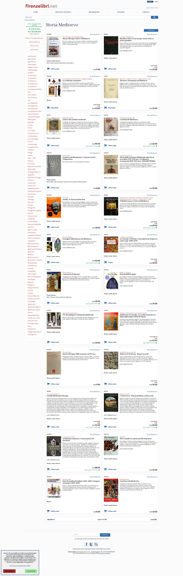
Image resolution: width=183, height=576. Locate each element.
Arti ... (30, 100)
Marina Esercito (33, 243)
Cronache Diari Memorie (33, 147)
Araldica (31, 73)
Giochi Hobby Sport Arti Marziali (34, 222)
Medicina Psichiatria (35, 249)
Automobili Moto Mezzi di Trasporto (34, 117)
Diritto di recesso (78, 549)
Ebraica (30, 161)
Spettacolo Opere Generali (34, 310)
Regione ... (31, 282)
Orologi (30, 268)
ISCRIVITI (105, 535)
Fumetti (30, 213)
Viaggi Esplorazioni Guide (34, 332)
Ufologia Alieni (33, 323)
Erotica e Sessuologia (32, 180)
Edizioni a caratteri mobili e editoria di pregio (34, 167)
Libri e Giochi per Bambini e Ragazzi (34, 238)
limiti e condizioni (34, 33)
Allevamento (32, 64)
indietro (51, 519)
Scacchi (30, 290)
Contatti (145, 12)
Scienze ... (31, 293)
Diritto (30, 155)
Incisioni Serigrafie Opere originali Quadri (34, 224)
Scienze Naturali (33, 296)
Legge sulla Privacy (89, 549)
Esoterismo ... (32, 183)
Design (30, 153)
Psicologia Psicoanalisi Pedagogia (32, 280)
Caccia (30, 125)
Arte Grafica (32, 95)
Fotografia (31, 208)
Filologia (31, 199)
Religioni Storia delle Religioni (33, 288)
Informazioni (94, 12)
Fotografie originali (34, 210)
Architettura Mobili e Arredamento (34, 89)
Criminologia (32, 144)
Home (36, 12)
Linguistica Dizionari (31, 241)
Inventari (31, 227)
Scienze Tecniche (33, 299)
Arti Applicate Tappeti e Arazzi (33, 109)
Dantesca (31, 150)
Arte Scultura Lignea (32, 98)
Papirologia (32, 274)
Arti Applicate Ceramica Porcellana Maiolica (34, 103)
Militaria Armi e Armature (33, 258)
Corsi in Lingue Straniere (33, 139)
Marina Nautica (33, 246)
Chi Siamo (121, 12)
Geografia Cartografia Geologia (32, 219)
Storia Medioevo (33, 315)
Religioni (31, 285)
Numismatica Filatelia (32, 263)
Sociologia (31, 301)
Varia (29, 326)
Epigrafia (31, 175)
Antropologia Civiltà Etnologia (33, 70)
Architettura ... (33, 78)
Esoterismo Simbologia (32, 194)
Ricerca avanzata (29, 20)
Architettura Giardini (32, 87)
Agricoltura (32, 59)
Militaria (31, 255)
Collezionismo (33, 136)
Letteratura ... (32, 232)
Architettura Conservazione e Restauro (33, 81)
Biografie (31, 122)
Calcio (30, 128)
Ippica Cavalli (32, 230)
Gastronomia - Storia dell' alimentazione (33, 216)
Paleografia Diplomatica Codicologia (32, 271)
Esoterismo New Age (33, 189)
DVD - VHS (32, 158)
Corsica (30, 142)
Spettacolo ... (32, 304)
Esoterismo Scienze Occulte (34, 191)
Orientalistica (32, 266)
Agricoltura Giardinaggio (32, 62)
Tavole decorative (34, 318)
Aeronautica (32, 56)
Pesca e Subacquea (34, 277)
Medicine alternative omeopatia (31, 252)
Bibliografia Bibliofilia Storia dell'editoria (33, 120)
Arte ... (30, 92)
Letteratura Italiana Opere (34, 236)
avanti (154, 519)
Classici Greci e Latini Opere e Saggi (35, 134)
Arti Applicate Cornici (33, 106)
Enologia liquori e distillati (34, 172)
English (156, 1)
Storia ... (30, 312)
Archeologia (32, 75)
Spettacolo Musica (34, 307)
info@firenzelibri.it (104, 553)
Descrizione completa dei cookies (20, 565)
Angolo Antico (33, 67)
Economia (31, 164)
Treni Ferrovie (33, 321)
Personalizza (9, 571)
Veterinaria (31, 329)
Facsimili (31, 197)
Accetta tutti (31, 571)
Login (148, 8)
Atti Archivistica (33, 114)
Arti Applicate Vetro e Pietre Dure (35, 112)
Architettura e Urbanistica (33, 84)
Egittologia (32, 169)
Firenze (30, 205)
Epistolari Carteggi (34, 177)
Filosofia (31, 202)
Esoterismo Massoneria (32, 186)
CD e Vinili (31, 131)
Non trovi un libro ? (63, 12)
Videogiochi (32, 334)
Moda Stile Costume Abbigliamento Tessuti (35, 260)
